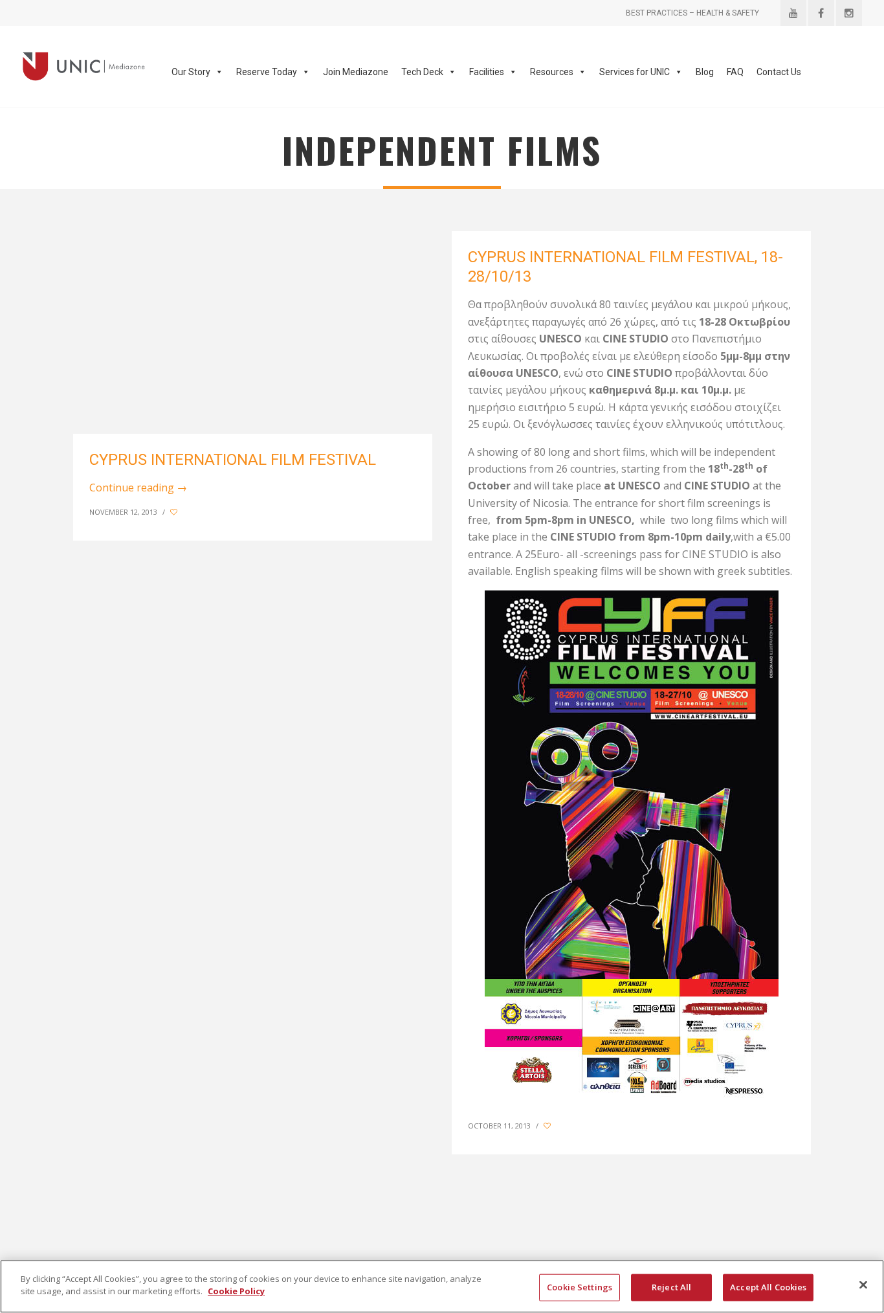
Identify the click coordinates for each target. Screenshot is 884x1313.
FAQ (735, 72)
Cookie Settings (579, 1287)
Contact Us (779, 72)
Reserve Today (266, 72)
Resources (551, 72)
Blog (705, 72)
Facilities (486, 72)
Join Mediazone (355, 72)
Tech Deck (422, 72)
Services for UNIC (634, 72)
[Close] (863, 1284)
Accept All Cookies (768, 1287)
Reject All (671, 1287)
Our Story (190, 72)
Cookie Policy (236, 1291)
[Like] (174, 512)
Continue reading (138, 487)
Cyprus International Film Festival (232, 460)
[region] (442, 1286)
